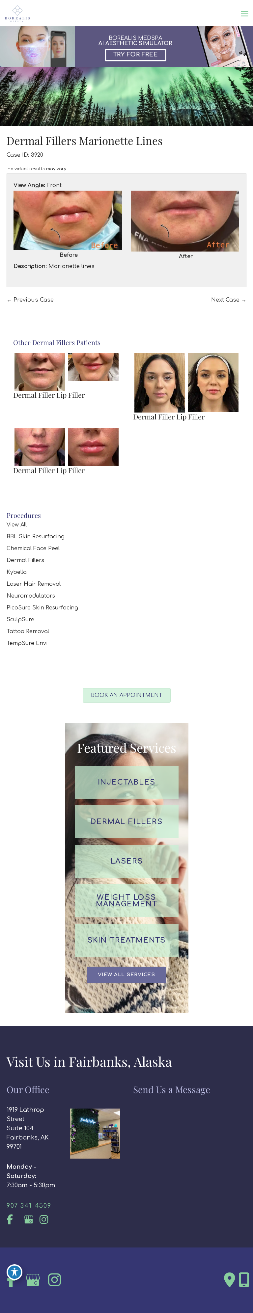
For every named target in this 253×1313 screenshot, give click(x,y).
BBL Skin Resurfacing (36, 537)
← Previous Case (30, 300)
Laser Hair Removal (34, 584)
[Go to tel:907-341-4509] (32, 1205)
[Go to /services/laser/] (127, 861)
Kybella (17, 572)
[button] (126, 975)
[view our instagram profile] (47, 1219)
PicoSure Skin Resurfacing (42, 608)
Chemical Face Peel (33, 548)
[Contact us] (229, 1280)
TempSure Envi (27, 643)
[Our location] (244, 1280)
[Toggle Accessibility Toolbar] (14, 1272)
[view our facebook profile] (14, 1219)
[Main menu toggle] (244, 13)
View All (17, 525)
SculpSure (20, 620)
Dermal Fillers (25, 560)
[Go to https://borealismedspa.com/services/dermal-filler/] (127, 821)
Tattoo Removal (28, 631)
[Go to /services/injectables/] (127, 782)
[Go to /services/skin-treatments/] (127, 940)
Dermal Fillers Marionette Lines (85, 140)
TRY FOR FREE (135, 54)
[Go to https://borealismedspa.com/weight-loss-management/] (127, 900)
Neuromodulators (31, 596)
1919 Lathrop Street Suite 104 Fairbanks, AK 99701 (28, 1128)
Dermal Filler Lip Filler (49, 394)
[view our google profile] (30, 1219)
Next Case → (228, 300)
